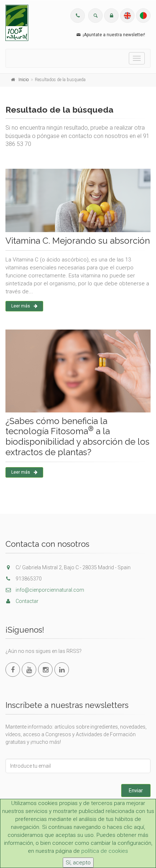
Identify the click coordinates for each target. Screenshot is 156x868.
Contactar (26, 601)
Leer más (20, 306)
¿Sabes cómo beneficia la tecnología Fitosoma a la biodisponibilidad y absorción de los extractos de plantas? (77, 436)
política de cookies (104, 851)
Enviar (136, 790)
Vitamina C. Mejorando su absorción (77, 240)
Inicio (24, 79)
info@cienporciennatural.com (49, 590)
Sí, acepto (78, 862)
